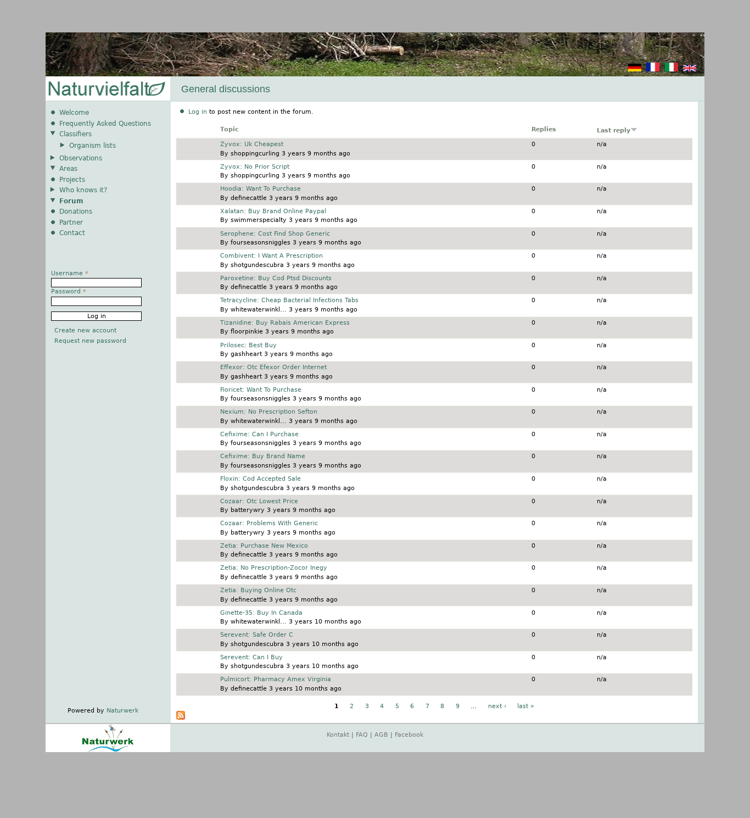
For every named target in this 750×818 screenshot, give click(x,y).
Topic (229, 129)
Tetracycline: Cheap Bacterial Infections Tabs (289, 300)
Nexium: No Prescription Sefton (268, 411)
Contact (72, 233)
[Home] (106, 89)
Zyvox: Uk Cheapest (251, 144)
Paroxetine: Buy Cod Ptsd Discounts (276, 278)
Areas (68, 168)
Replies (543, 129)
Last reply (613, 130)
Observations (80, 158)
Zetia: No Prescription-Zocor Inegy (273, 567)
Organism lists (92, 145)
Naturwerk (122, 710)
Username (69, 273)
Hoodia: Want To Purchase (260, 188)
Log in (197, 111)
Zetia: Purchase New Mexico (264, 545)
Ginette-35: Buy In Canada (261, 612)
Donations (75, 211)
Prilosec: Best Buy (248, 345)
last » (525, 706)
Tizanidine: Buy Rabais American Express (285, 322)
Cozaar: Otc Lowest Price (259, 501)
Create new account (85, 330)
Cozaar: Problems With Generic (269, 523)
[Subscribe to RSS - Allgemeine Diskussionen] (180, 717)
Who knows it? (83, 190)
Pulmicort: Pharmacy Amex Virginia (275, 679)
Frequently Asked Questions (105, 123)
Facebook (409, 734)
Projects (72, 179)
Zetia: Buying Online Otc (258, 590)
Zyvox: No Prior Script (254, 166)
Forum (71, 201)
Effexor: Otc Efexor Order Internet (273, 367)
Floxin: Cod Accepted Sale (260, 478)
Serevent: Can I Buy (251, 657)
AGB (381, 734)
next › (497, 706)
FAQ (362, 734)
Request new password (90, 340)
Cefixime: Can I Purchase (259, 434)
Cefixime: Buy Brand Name (262, 456)
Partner (71, 222)
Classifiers (75, 134)
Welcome (74, 112)
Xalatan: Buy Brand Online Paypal (273, 211)
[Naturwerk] (108, 750)
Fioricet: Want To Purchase (260, 389)
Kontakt (338, 734)
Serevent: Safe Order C (256, 634)
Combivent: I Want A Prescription (271, 255)
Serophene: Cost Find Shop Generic (275, 233)
